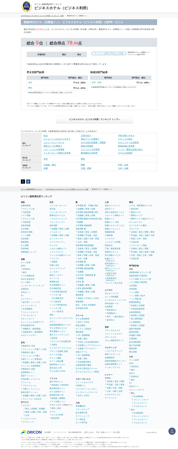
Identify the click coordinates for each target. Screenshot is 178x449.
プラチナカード (140, 406)
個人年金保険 (135, 345)
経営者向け (112, 310)
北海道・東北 (50, 165)
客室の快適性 (87, 146)
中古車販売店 (55, 288)
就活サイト (110, 209)
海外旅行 (65, 385)
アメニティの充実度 (90, 149)
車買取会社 (54, 282)
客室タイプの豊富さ (53, 146)
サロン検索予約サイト (114, 340)
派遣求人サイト (111, 252)
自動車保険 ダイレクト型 (140, 272)
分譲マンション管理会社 (31, 359)
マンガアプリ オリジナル (60, 348)
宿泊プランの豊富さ (90, 139)
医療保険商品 (135, 302)
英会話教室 (80, 325)
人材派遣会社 (111, 279)
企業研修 (109, 306)
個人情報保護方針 (75, 432)
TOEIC (81, 342)
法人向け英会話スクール (86, 368)
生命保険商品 (135, 312)
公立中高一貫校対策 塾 (86, 275)
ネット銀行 (26, 282)
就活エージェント (112, 205)
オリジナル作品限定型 (61, 341)
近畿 (46, 168)
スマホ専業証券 (27, 276)
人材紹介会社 (111, 274)
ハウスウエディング (113, 351)
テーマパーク (111, 398)
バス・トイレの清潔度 (54, 149)
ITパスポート (91, 348)
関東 (83, 165)
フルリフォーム (29, 385)
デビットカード (27, 319)
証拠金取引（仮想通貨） (33, 332)
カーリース (54, 278)
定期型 (142, 305)
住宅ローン (26, 292)
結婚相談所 (110, 357)
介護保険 (133, 338)
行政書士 (81, 345)
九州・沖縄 (123, 168)
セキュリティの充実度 (128, 142)
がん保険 (25, 245)
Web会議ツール (112, 303)
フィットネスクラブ (84, 382)
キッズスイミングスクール (86, 392)
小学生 (96, 298)
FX (22, 295)
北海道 (80, 232)
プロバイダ (134, 229)
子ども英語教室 (82, 319)
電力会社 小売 (56, 368)
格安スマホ (136, 212)
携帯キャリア (137, 215)
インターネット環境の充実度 (57, 153)
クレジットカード (28, 305)
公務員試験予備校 (83, 365)
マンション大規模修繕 (30, 366)
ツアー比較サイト (57, 401)
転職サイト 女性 (112, 222)
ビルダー (27, 405)
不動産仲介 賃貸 (28, 369)
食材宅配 (53, 225)
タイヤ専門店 (81, 422)
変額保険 (133, 348)
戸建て (37, 349)
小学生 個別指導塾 (84, 288)
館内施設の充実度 (89, 153)
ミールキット (55, 232)
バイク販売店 (55, 301)
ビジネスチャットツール (115, 300)
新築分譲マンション (29, 392)
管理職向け (112, 313)
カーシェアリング (57, 268)
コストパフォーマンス (54, 142)
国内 (53, 408)
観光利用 (55, 418)
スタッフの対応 (125, 139)
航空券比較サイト (57, 388)
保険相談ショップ (28, 252)
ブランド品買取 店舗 (59, 351)
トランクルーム (56, 252)
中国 (152, 235)
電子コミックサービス (59, 335)
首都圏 (26, 362)
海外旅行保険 (27, 232)
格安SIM (134, 209)
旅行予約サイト (56, 382)
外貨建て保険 (135, 335)
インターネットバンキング (32, 285)
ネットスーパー (56, 239)
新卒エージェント (112, 269)
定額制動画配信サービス (60, 325)
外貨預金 (25, 289)
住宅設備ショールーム (30, 379)
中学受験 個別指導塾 (85, 268)
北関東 (34, 409)
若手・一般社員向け (115, 316)
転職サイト (110, 219)
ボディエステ (111, 337)
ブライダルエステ (112, 330)
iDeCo (131, 373)
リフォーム (26, 382)
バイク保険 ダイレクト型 (140, 279)
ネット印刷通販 (111, 297)
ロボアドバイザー (28, 335)
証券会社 (27, 269)
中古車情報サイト (57, 285)
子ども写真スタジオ (58, 328)
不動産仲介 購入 (28, 352)
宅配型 (54, 262)
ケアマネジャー (94, 345)
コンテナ (55, 258)
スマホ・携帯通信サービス (140, 205)
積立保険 (133, 352)
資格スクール (81, 352)
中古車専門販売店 (59, 292)
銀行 (25, 272)
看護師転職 (110, 232)
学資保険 (25, 248)
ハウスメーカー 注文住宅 (31, 399)
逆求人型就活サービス (114, 212)
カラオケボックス (112, 394)
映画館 (108, 378)
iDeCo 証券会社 (28, 279)
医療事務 (86, 335)
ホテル (52, 411)
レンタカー (54, 272)
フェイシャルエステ (113, 334)
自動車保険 (26, 205)
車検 (51, 315)
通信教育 (79, 295)
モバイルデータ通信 (138, 225)
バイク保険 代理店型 (138, 282)
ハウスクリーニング (58, 219)
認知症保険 (134, 332)
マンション (28, 349)
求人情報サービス (112, 255)
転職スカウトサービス (114, 225)
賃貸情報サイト (27, 372)
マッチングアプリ (112, 367)
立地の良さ (86, 135)
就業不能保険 (135, 329)
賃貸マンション (27, 376)
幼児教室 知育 (82, 308)
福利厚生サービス (57, 364)
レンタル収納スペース (61, 255)
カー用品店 (80, 419)
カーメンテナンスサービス (61, 318)
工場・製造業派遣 (112, 248)
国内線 (54, 398)
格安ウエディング (112, 354)
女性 (30, 82)
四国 (133, 239)
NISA (23, 266)
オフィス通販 (55, 358)
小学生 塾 (80, 282)
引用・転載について (103, 432)
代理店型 (27, 212)
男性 (30, 88)
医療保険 (25, 242)
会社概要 (47, 432)
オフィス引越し (56, 354)
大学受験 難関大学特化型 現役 (89, 219)
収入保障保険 (137, 319)
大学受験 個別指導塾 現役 (87, 212)
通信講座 (79, 332)
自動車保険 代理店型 (138, 276)
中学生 (88, 298)
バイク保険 (26, 215)
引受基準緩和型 (138, 309)
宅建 (79, 338)
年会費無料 (28, 309)
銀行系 (26, 302)
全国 (120, 391)
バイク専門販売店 (59, 305)
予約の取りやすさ (126, 135)
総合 (46, 135)
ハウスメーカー (29, 419)
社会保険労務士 (92, 342)
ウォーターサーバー (58, 205)
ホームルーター (136, 222)
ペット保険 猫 (135, 299)
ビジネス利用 (57, 415)
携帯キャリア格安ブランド (142, 219)
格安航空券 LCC (57, 395)
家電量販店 (80, 406)
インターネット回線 (138, 245)
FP (79, 335)
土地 (44, 349)
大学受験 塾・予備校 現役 (87, 205)
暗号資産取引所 (27, 325)
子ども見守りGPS (57, 371)
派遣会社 (109, 245)
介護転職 (109, 235)
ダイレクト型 (28, 209)
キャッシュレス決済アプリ (32, 322)
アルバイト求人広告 (113, 283)
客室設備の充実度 (126, 146)
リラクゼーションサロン (86, 389)
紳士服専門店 (81, 413)
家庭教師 (79, 301)
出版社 (54, 344)
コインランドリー (57, 222)
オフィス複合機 (56, 361)
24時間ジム (81, 385)
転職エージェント (112, 229)
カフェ (52, 321)
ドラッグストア (82, 409)
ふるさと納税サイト (58, 248)
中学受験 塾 (81, 262)
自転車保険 (26, 225)
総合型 (54, 338)
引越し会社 (54, 265)
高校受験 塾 (81, 229)
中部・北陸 (96, 82)
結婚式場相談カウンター (115, 361)
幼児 (79, 322)
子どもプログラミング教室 (87, 372)
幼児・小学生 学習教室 (86, 305)
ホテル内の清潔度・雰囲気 (93, 142)
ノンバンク (35, 302)
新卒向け (111, 320)
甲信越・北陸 (91, 235)
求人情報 (116, 432)
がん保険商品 (135, 322)
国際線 (62, 398)
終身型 (134, 305)
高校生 (80, 298)
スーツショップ (82, 416)
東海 (32, 362)
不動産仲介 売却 (28, 346)
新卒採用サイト (111, 264)
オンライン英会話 (83, 329)
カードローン (27, 299)
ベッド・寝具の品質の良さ (130, 149)
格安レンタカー (56, 275)
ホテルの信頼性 (125, 153)
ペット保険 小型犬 (137, 295)
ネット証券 (26, 262)
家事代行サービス (57, 215)
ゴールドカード (29, 315)
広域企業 (135, 242)
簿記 (85, 338)
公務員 (80, 348)
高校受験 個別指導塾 (85, 245)
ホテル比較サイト (57, 392)
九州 (44, 362)
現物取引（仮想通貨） (32, 329)
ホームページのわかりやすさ (57, 139)
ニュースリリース (59, 432)
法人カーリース (111, 293)
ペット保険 (26, 235)
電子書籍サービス (57, 331)
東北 (27, 409)
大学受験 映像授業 (84, 225)
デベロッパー (28, 422)
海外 (59, 408)
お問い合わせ (89, 432)
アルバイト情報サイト (114, 215)
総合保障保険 (135, 342)
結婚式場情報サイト (113, 364)
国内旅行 (55, 385)
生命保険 (25, 239)
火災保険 (25, 229)
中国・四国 (86, 168)
